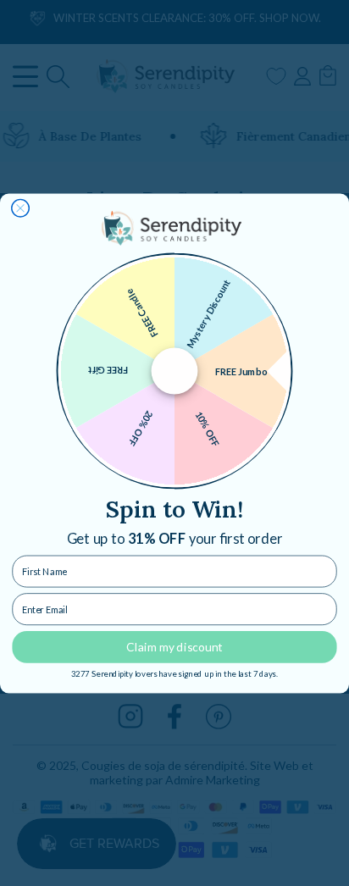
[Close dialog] (21, 208)
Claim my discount (174, 646)
